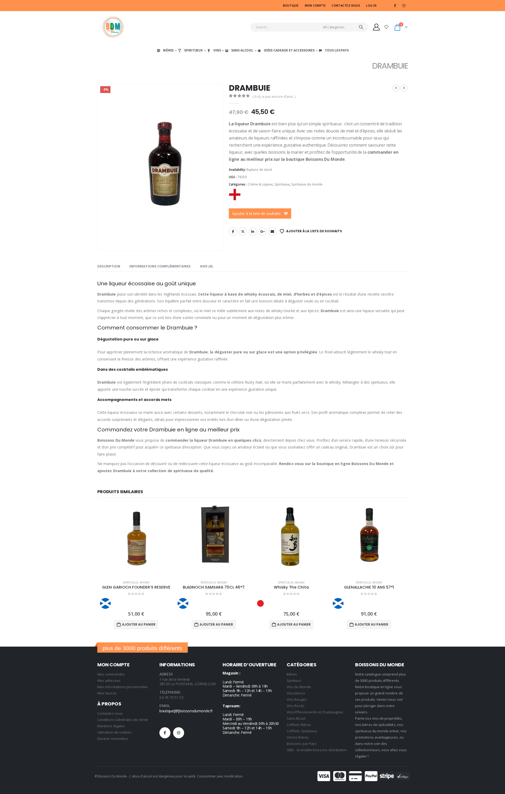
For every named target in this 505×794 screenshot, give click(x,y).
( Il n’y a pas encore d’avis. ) (273, 96)
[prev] (396, 88)
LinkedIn (253, 231)
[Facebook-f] (164, 732)
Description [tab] (108, 266)
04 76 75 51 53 (171, 697)
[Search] (361, 27)
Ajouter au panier (138, 624)
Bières (168, 50)
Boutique (291, 5)
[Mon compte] (376, 27)
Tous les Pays (337, 50)
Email (272, 231)
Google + (262, 231)
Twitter (243, 231)
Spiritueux (193, 50)
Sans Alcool (242, 50)
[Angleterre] (235, 194)
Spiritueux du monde (306, 184)
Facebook (233, 231)
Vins (217, 50)
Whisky (144, 582)
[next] (404, 88)
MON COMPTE (315, 5)
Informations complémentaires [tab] (160, 266)
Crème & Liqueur (260, 184)
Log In (371, 5)
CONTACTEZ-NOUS (346, 5)
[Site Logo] (113, 27)
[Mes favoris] (386, 26)
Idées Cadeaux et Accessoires (289, 50)
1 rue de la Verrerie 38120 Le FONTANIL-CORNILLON (187, 681)
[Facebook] (395, 5)
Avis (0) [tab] (206, 266)
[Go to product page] (136, 540)
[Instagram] (403, 5)
